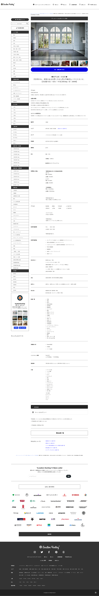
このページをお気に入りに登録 (60, 18)
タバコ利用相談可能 (17, 240)
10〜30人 (15, 132)
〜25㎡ (20, 582)
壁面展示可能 (15, 223)
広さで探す (15, 104)
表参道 (14, 37)
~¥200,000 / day (16, 157)
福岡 (14, 71)
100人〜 (14, 140)
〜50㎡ (24, 582)
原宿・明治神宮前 (25, 569)
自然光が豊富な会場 (17, 259)
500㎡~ (14, 123)
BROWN (14, 281)
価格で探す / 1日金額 (17, 146)
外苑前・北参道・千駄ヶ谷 (33, 569)
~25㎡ (14, 107)
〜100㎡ (27, 582)
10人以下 (15, 129)
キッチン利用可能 (16, 234)
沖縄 (14, 73)
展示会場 (51, 13)
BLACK (14, 279)
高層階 (14, 212)
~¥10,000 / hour (16, 173)
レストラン (81, 572)
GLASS (14, 290)
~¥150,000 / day (16, 154)
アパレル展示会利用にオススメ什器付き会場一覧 (55, 445)
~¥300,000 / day (16, 159)
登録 (68, 476)
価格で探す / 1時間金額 (17, 168)
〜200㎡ (31, 582)
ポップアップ (15, 87)
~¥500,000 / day (16, 162)
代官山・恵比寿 (16, 46)
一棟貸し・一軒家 (16, 251)
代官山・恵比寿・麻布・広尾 (45, 569)
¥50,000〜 (43, 585)
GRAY (14, 276)
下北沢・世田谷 (16, 54)
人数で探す (15, 126)
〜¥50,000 (39, 585)
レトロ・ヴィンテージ (17, 243)
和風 (14, 248)
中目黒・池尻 (15, 51)
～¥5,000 (20, 585)
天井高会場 (15, 204)
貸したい (51, 556)
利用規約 (50, 560)
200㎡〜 (35, 582)
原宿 (14, 40)
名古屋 (14, 68)
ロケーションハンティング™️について (34, 556)
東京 (14, 35)
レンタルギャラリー (17, 90)
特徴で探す (15, 187)
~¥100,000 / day (16, 151)
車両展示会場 (15, 268)
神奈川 (14, 62)
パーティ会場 (60, 565)
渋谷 (14, 43)
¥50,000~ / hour (16, 184)
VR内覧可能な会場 (16, 265)
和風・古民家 (21, 575)
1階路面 (14, 193)
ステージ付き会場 (16, 254)
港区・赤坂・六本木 (17, 48)
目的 (41, 13)
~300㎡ (14, 118)
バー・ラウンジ (73, 572)
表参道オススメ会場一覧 (50, 441)
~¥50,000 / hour (16, 182)
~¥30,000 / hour (16, 179)
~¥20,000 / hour (16, 176)
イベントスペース (16, 82)
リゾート (15, 218)
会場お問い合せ (60, 69)
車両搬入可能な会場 (55, 575)
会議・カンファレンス (17, 93)
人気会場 (15, 190)
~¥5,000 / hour (16, 171)
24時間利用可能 (16, 262)
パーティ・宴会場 (16, 98)
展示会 (14, 84)
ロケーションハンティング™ (35, 13)
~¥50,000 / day (16, 148)
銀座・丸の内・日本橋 (17, 59)
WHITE (14, 273)
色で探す (15, 270)
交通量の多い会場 (16, 195)
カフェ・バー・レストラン (18, 237)
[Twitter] (41, 552)
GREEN (14, 284)
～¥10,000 (25, 585)
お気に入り (57, 560)
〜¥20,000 (29, 585)
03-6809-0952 (21, 28)
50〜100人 (15, 137)
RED (14, 287)
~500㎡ (14, 121)
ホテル (14, 209)
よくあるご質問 (43, 560)
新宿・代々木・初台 (17, 57)
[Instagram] (34, 552)
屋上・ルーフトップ (17, 232)
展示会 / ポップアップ (45, 13)
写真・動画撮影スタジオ (53, 565)
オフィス (15, 207)
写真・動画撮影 (16, 96)
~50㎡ (14, 109)
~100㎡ (14, 112)
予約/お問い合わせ (68, 556)
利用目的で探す (16, 79)
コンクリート (15, 226)
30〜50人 (15, 134)
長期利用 (15, 101)
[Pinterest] (56, 552)
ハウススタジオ (16, 229)
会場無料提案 (59, 556)
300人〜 (14, 143)
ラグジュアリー (16, 215)
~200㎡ (14, 115)
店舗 (14, 245)
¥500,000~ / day (16, 165)
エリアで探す (15, 32)
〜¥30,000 (34, 585)
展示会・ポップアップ (29, 565)
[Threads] (63, 552)
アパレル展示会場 (16, 201)
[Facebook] (49, 552)
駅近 (14, 198)
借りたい (45, 556)
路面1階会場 (21, 572)
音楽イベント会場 (16, 256)
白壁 (14, 220)
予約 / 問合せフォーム (21, 19)
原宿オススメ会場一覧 (50, 443)
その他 (14, 76)
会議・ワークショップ (44, 565)
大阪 (14, 65)
